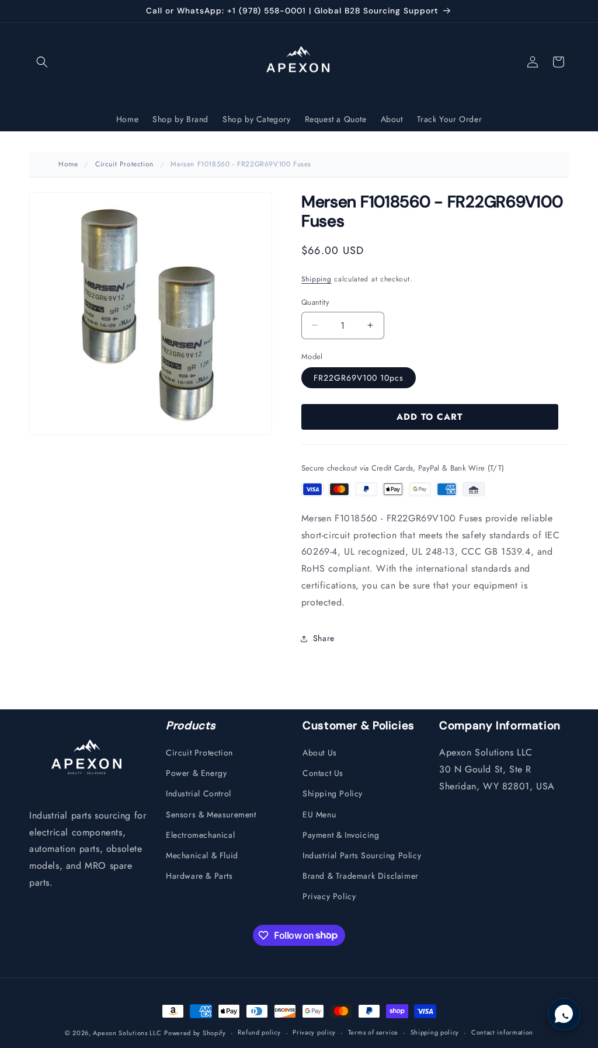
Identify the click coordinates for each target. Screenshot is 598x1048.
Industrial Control (198, 793)
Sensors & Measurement (211, 814)
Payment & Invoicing (341, 835)
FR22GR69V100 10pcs (359, 378)
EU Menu (319, 814)
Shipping (316, 279)
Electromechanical (200, 835)
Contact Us (323, 773)
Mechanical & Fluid (202, 855)
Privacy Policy (329, 896)
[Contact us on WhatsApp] (564, 1014)
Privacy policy (314, 1032)
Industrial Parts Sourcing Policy (362, 855)
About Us (320, 752)
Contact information (502, 1032)
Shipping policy (435, 1032)
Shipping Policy (333, 793)
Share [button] (324, 638)
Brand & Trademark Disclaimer (361, 876)
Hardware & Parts (199, 876)
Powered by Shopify (195, 1032)
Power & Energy (196, 773)
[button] (42, 62)
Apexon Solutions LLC (127, 1032)
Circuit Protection (124, 164)
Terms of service (373, 1032)
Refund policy (259, 1032)
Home (68, 164)
